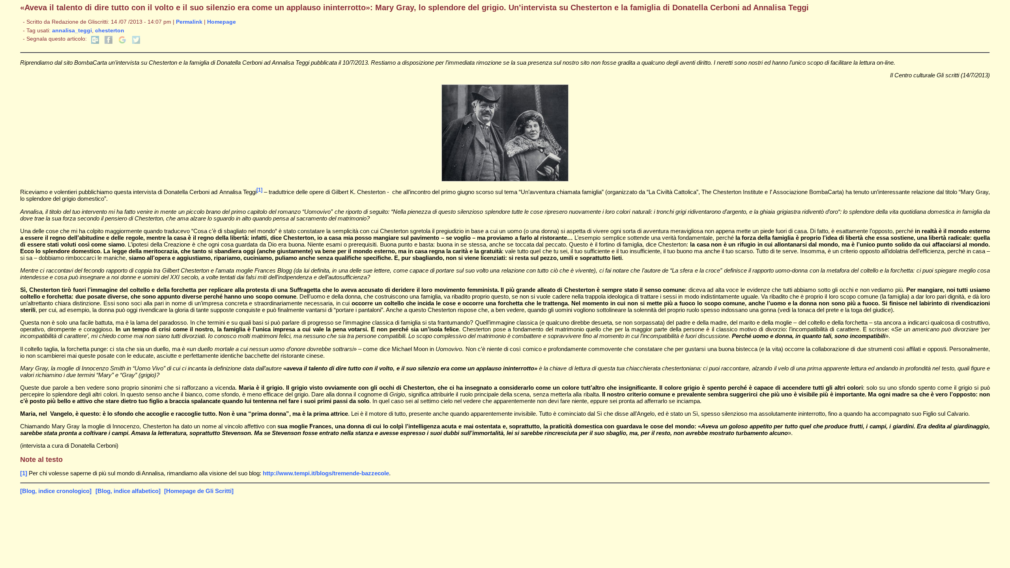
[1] (259, 190)
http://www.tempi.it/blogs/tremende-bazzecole (326, 473)
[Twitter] (136, 42)
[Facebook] (108, 42)
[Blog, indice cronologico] (56, 491)
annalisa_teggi (72, 31)
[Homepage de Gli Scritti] (199, 491)
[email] (95, 42)
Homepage (221, 22)
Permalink (189, 22)
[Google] (122, 42)
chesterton (109, 31)
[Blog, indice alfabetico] (128, 491)
